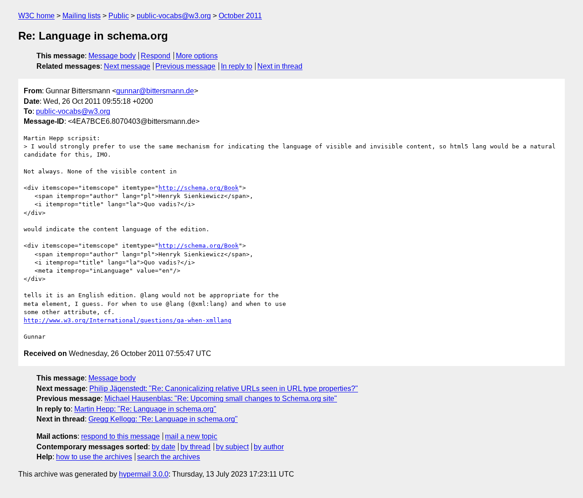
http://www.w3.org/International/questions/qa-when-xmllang (127, 320)
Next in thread (279, 66)
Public (118, 16)
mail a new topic (191, 436)
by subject (232, 447)
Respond (155, 56)
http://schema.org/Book (199, 187)
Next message (127, 66)
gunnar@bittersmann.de (155, 91)
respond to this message (120, 436)
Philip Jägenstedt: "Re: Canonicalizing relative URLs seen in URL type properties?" (223, 388)
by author (269, 447)
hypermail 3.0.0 (144, 474)
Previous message (185, 66)
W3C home (36, 16)
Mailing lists (81, 16)
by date (163, 447)
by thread (195, 447)
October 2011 (240, 16)
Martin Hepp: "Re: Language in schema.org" (145, 409)
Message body (112, 56)
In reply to (236, 66)
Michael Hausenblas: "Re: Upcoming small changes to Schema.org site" (220, 398)
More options (197, 56)
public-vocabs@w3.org (174, 16)
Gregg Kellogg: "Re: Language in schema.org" (163, 419)
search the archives (168, 457)
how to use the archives (94, 457)
